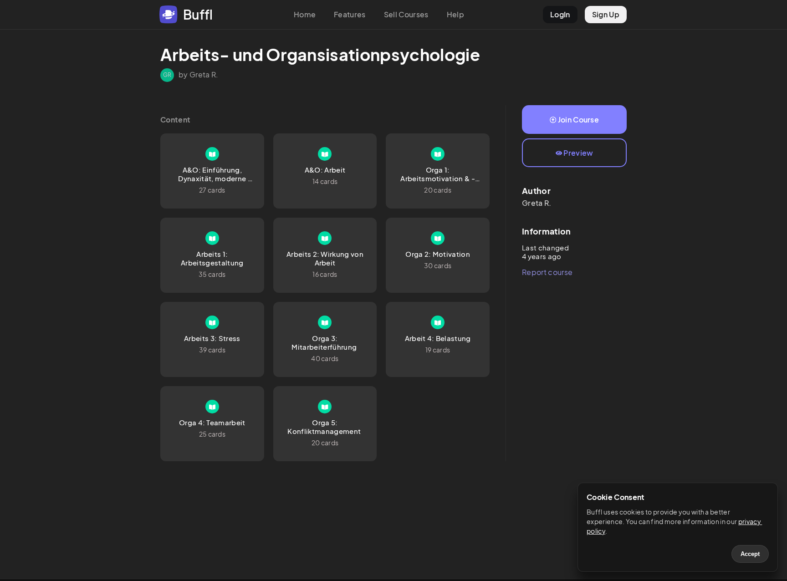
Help (455, 14)
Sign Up (605, 14)
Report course (547, 272)
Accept (750, 553)
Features (350, 14)
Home (305, 14)
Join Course (578, 119)
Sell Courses (406, 14)
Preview (578, 153)
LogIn (560, 14)
